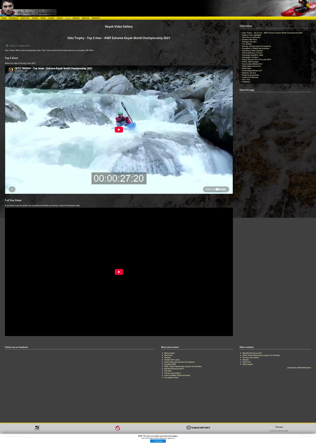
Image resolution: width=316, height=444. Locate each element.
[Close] (215, 206)
